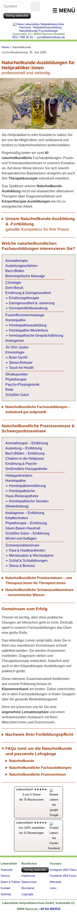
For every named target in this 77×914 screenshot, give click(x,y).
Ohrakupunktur (16, 374)
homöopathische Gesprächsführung (36, 335)
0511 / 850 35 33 (22, 37)
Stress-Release (21, 362)
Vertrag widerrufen (17, 15)
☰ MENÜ (63, 10)
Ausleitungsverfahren (21, 266)
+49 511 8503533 (49, 909)
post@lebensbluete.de (51, 37)
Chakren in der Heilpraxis (24, 458)
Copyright (27, 894)
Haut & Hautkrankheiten (27, 550)
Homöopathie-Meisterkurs (28, 330)
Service (5, 875)
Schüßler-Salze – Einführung (27, 533)
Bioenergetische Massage (25, 276)
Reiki (9, 389)
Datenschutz (29, 882)
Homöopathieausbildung (27, 325)
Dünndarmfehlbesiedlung (28, 308)
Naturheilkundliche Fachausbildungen (40, 767)
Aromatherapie (16, 260)
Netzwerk (55, 882)
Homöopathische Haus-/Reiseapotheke (21, 493)
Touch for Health (21, 367)
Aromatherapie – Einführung (26, 443)
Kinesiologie (14, 352)
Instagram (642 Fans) (63, 870)
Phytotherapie (16, 379)
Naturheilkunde (21, 761)
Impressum (28, 876)
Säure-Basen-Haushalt (22, 528)
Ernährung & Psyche (21, 463)
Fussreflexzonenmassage (24, 315)
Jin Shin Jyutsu (16, 347)
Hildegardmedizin (18, 475)
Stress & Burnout (22, 566)
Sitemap (6, 894)
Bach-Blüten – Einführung (24, 453)
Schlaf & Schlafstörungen (28, 560)
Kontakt (5, 888)
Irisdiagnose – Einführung (24, 513)
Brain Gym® (18, 357)
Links (53, 888)
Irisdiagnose (14, 340)
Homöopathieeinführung (27, 486)
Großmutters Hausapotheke (26, 469)
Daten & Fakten (10, 882)
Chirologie (13, 282)
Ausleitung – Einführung (23, 448)
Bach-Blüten (14, 271)
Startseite (7, 869)
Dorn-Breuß (14, 288)
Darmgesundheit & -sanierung (32, 303)
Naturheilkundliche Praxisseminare (37, 774)
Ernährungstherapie (24, 298)
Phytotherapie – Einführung (26, 523)
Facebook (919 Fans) (63, 876)
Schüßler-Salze (17, 395)
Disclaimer (27, 888)
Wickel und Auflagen (21, 538)
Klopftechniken (16, 518)
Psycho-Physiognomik (22, 384)
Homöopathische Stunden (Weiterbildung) (27, 503)
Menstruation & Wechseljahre (31, 555)
